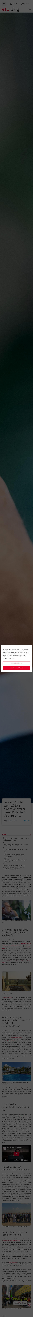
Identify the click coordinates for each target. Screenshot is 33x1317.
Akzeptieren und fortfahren (16, 667)
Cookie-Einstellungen (16, 663)
